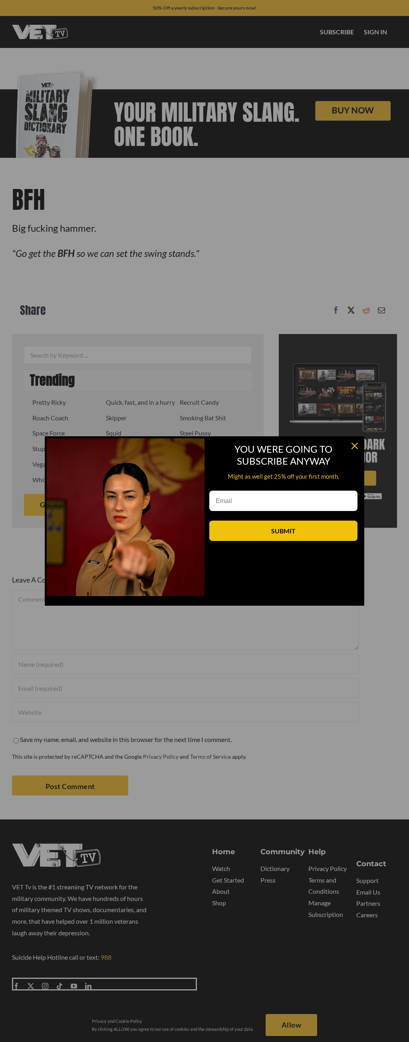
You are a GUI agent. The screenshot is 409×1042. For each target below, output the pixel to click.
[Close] (354, 445)
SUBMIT (283, 531)
